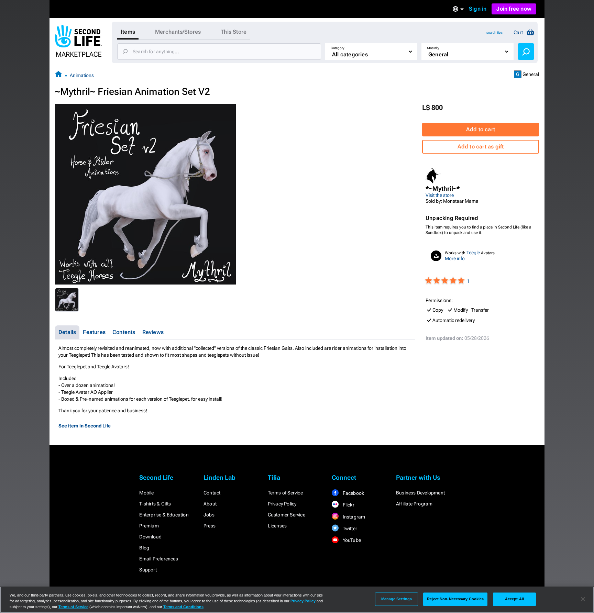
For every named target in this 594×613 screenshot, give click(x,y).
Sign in (477, 8)
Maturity (433, 48)
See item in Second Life (84, 425)
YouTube (351, 540)
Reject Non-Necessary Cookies (455, 599)
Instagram (353, 517)
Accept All (514, 599)
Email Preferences (158, 558)
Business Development (420, 492)
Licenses (277, 525)
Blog (144, 547)
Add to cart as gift (481, 146)
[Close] (583, 599)
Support (147, 569)
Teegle (473, 252)
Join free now (513, 8)
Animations (82, 75)
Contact (212, 492)
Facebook (352, 493)
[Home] (58, 75)
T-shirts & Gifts (155, 503)
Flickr (347, 505)
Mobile (146, 492)
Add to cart (480, 129)
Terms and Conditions (183, 607)
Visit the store (440, 195)
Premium (148, 525)
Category (337, 48)
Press (210, 525)
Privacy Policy (282, 503)
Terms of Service (285, 492)
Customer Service (286, 514)
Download (150, 536)
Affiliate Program (414, 503)
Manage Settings (396, 599)
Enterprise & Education (163, 514)
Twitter (349, 528)
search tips (494, 32)
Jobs (209, 514)
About (210, 503)
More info (455, 258)
